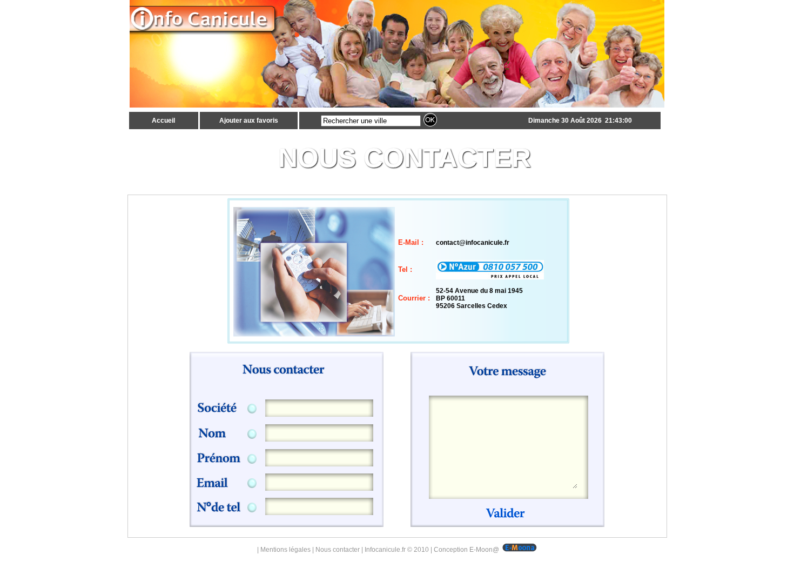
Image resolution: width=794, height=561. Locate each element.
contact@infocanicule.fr (472, 242)
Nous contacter (337, 549)
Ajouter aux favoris (248, 120)
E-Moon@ (484, 549)
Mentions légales (285, 549)
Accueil (163, 120)
